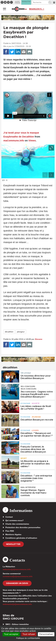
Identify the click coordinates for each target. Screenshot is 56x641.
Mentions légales (13, 534)
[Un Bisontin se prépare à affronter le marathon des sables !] (10, 462)
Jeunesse (36, 417)
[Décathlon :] (10, 434)
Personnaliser (46, 634)
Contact (9, 517)
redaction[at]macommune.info (17, 569)
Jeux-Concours (28, 389)
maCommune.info (13, 140)
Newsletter (13, 544)
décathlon (9, 332)
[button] (49, 2)
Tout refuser (29, 634)
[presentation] (45, 175)
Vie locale (26, 373)
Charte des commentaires (17, 524)
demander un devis (17, 583)
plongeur (21, 332)
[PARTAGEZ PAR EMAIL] (23, 51)
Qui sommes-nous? (14, 520)
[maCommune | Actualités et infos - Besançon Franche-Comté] (19, 9)
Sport (24, 458)
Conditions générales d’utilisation (21, 538)
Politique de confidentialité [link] (28, 638)
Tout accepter (11, 634)
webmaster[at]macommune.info (17, 604)
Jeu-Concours (28, 386)
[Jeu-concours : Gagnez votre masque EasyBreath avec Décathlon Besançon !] (10, 390)
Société (35, 403)
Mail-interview (28, 487)
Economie (25, 403)
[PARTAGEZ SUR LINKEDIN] (18, 51)
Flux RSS (9, 531)
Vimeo (32, 140)
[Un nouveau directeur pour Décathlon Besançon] (10, 376)
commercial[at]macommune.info (17, 576)
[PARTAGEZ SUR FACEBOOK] (6, 51)
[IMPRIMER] (29, 51)
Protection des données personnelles (22, 527)
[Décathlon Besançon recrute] (10, 420)
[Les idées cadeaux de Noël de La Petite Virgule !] (10, 407)
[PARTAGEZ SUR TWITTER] (12, 51)
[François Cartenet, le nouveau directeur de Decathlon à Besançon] (10, 447)
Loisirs (35, 430)
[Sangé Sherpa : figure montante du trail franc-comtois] (10, 491)
